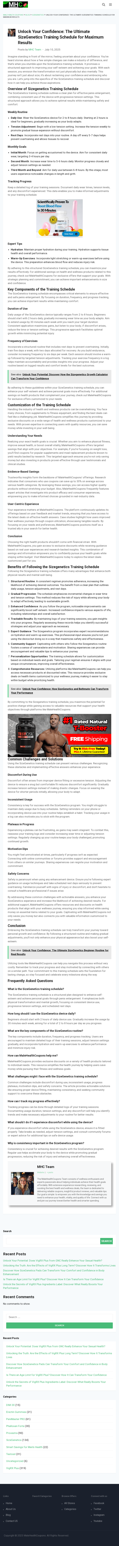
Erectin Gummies (16, 1411)
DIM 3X (10, 1405)
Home (9, 1503)
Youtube (98, 1521)
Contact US (12, 1521)
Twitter (97, 1509)
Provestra (12, 1433)
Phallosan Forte (15, 1426)
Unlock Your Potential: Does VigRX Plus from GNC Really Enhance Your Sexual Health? (52, 1260)
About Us (11, 1509)
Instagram (99, 1514)
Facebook (99, 1503)
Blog (8, 1514)
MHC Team (35, 49)
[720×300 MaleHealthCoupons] (59, 735)
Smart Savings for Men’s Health (24, 1447)
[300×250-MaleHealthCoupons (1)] (59, 218)
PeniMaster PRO (15, 1419)
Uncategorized (14, 1461)
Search (7, 1231)
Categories (70, 1509)
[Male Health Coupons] (15, 4)
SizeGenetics (14, 1440)
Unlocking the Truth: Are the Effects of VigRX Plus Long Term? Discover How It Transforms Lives (59, 1265)
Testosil (10, 1454)
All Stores (69, 1503)
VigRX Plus (12, 1468)
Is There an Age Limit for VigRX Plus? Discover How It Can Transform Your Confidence (53, 1279)
